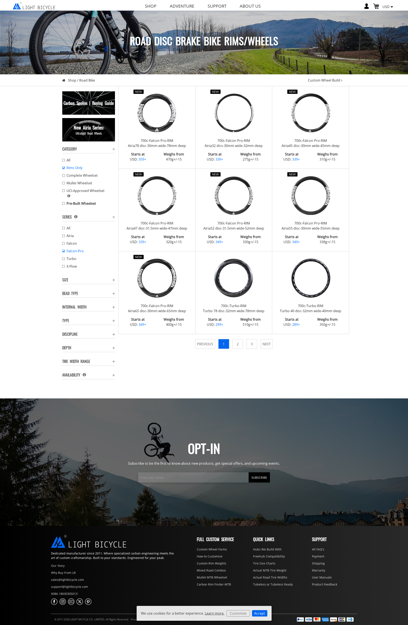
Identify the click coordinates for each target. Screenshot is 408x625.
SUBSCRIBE (259, 477)
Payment (318, 556)
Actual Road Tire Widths (270, 577)
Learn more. (214, 613)
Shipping (318, 563)
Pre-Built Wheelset (81, 203)
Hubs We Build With (267, 549)
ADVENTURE (182, 6)
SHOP (150, 6)
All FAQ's (318, 549)
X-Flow (72, 266)
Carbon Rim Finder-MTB (214, 584)
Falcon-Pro (75, 251)
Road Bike (87, 80)
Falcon (72, 243)
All (68, 160)
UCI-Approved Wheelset (86, 190)
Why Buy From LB (63, 573)
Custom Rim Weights (211, 563)
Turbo (71, 258)
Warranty (318, 570)
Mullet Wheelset (79, 183)
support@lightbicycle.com (69, 587)
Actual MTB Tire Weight (269, 570)
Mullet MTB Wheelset (212, 577)
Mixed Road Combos (211, 570)
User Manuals (322, 577)
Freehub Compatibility (269, 556)
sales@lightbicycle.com (67, 580)
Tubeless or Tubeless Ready (273, 584)
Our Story (58, 566)
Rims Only (74, 167)
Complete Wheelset (82, 175)
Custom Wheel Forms (212, 549)
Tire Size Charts (264, 563)
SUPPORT (217, 6)
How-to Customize (209, 556)
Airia (70, 235)
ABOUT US (250, 6)
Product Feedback (324, 584)
